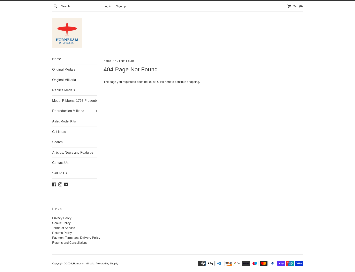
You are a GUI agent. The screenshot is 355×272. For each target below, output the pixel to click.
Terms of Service (63, 228)
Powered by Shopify (107, 263)
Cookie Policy (61, 223)
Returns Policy (62, 232)
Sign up (121, 6)
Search (57, 142)
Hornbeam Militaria (84, 263)
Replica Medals (63, 90)
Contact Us (60, 163)
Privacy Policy (61, 218)
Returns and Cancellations (70, 242)
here (168, 81)
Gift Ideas (59, 132)
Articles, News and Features (72, 152)
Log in (108, 6)
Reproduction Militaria (74, 111)
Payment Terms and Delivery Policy (76, 237)
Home (56, 59)
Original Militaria (64, 80)
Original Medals (63, 69)
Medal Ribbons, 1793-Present (74, 100)
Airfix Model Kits (64, 121)
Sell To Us (59, 173)
